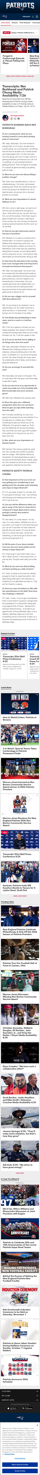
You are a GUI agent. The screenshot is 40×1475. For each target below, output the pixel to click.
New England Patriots (17, 115)
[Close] (37, 1425)
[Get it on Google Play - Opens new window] (27, 1409)
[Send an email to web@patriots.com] (18, 118)
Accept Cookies (20, 1471)
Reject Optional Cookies (20, 1464)
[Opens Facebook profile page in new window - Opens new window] (11, 118)
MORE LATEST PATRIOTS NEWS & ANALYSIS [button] (20, 76)
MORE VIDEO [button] (20, 1173)
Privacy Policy (10, 1454)
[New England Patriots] (20, 1418)
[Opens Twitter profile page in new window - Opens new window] (15, 118)
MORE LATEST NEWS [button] (20, 896)
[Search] (33, 16)
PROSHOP (26, 17)
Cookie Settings (20, 1458)
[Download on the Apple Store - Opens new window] (12, 1408)
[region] (20, 1448)
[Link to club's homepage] (4, 16)
